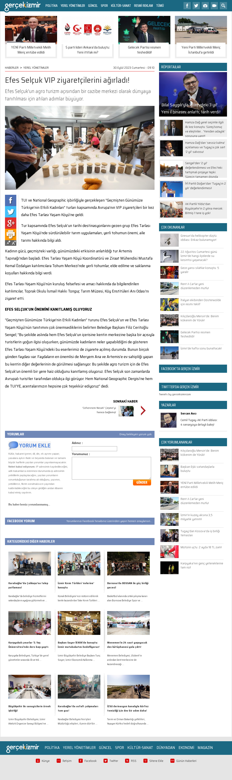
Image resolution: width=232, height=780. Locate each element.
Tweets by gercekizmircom (175, 394)
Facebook (91, 760)
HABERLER (12, 67)
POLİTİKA (52, 5)
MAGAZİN (205, 748)
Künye (46, 760)
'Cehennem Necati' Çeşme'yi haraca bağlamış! (99, 410)
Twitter (113, 760)
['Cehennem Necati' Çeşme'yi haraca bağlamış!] (126, 417)
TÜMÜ (160, 5)
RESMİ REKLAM (143, 5)
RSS (133, 760)
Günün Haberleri (186, 760)
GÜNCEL (93, 5)
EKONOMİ (186, 748)
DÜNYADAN (166, 748)
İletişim (67, 760)
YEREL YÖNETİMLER (73, 5)
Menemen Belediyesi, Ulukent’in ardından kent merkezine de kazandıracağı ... (124, 660)
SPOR (104, 5)
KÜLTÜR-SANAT (121, 5)
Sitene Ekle (156, 760)
